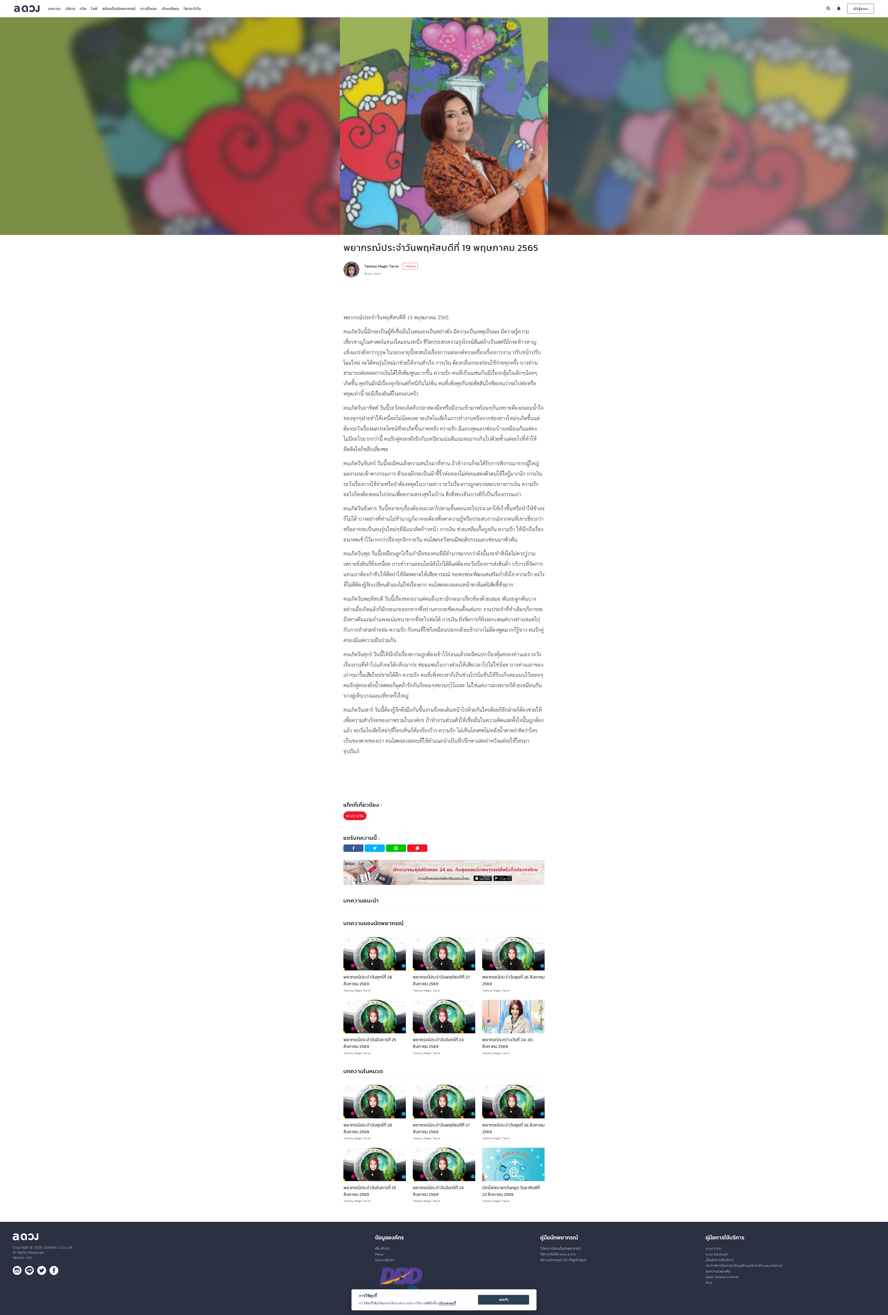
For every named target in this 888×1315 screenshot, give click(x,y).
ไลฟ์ (94, 8)
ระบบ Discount (717, 1254)
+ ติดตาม (410, 266)
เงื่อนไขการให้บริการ (720, 1260)
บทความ (54, 8)
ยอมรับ (503, 1299)
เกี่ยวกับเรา (383, 1248)
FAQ (709, 1282)
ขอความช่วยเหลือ (718, 1271)
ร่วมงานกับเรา (385, 1260)
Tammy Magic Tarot (381, 266)
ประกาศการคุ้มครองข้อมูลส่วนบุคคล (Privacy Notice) (744, 1265)
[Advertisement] (444, 294)
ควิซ (83, 8)
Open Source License (722, 1276)
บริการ (70, 8)
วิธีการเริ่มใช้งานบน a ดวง (558, 1254)
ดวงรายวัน (355, 815)
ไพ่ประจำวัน (192, 8)
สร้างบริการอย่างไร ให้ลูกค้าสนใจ (563, 1260)
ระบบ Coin (713, 1248)
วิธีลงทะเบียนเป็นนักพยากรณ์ (560, 1248)
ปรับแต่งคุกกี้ (447, 1303)
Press (379, 1254)
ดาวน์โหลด (148, 8)
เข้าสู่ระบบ (860, 8)
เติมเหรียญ (170, 8)
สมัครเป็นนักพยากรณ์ (119, 8)
